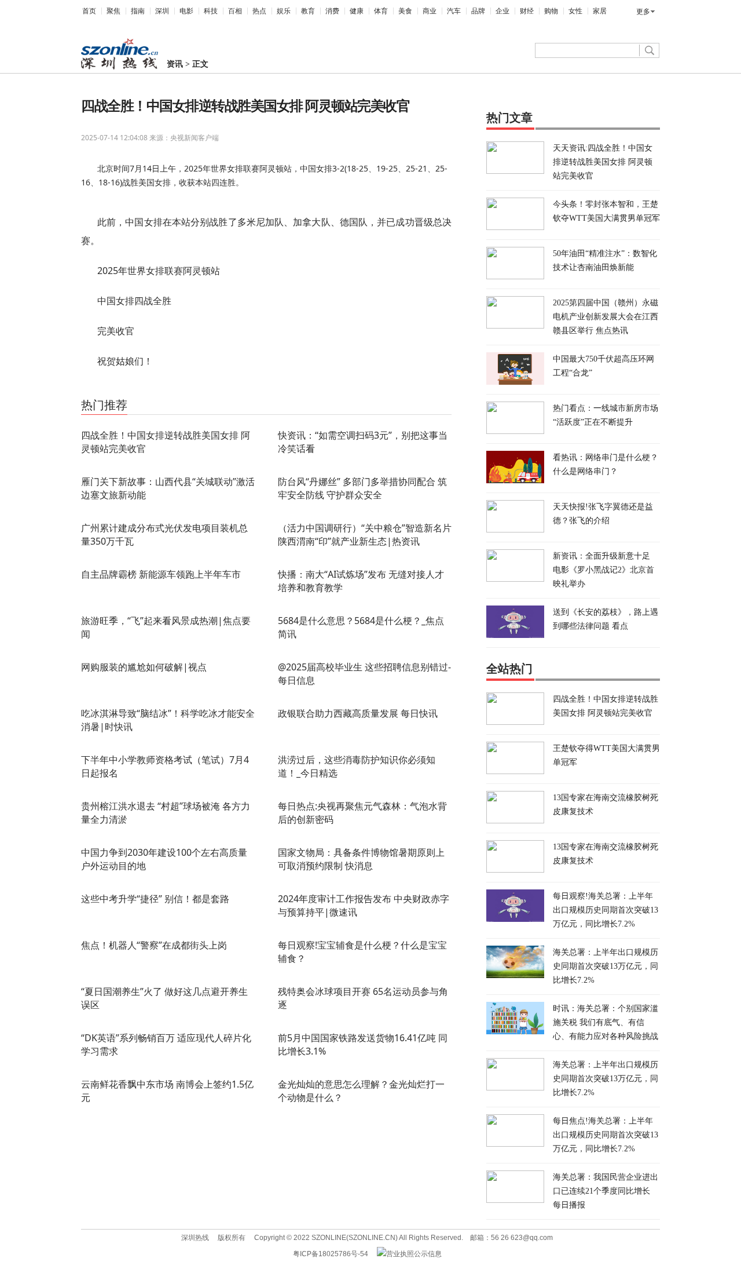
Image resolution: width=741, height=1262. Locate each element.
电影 (186, 11)
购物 (551, 11)
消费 (332, 11)
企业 (502, 11)
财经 (527, 11)
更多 (643, 12)
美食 (405, 11)
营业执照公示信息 (414, 1254)
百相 (235, 11)
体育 (381, 11)
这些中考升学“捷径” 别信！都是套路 (155, 898)
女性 (575, 11)
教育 (308, 11)
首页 (89, 11)
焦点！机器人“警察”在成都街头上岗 (154, 945)
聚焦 (113, 11)
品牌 (478, 11)
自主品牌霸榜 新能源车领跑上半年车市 (161, 574)
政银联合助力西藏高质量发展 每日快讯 (358, 713)
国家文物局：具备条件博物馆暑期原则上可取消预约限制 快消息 (361, 859)
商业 (429, 11)
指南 (138, 11)
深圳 (162, 11)
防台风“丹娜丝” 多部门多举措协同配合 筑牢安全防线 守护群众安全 (362, 488)
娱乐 (284, 11)
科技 (211, 11)
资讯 (175, 64)
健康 (357, 11)
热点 (259, 11)
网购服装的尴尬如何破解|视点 (144, 667)
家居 (600, 11)
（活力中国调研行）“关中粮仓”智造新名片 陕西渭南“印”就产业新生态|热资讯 (365, 534)
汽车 (454, 11)
